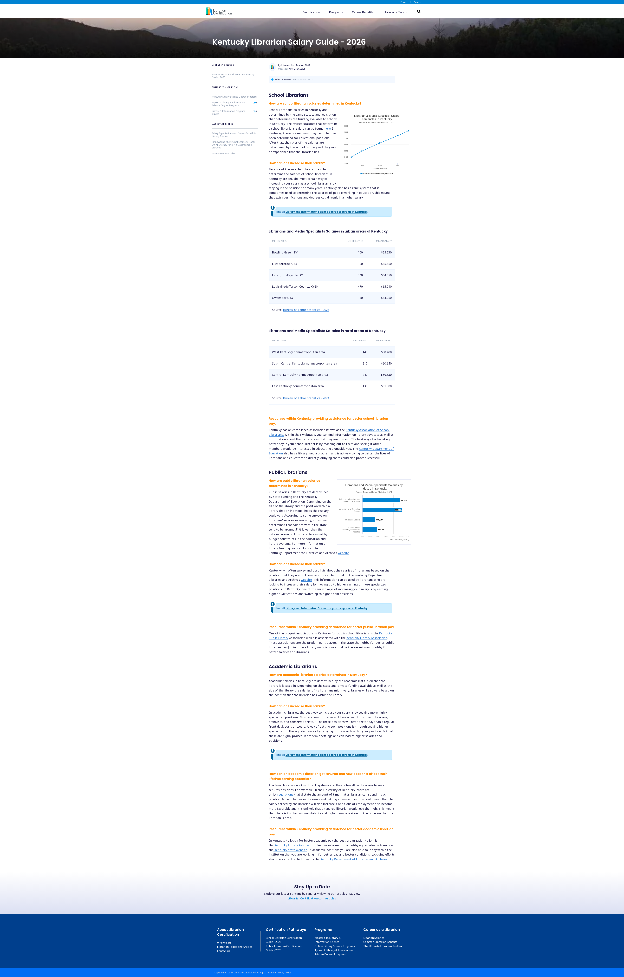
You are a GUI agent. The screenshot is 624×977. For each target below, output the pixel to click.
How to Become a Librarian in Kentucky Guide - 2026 (233, 76)
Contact (417, 2)
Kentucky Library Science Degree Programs (235, 96)
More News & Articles (223, 153)
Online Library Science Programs (335, 946)
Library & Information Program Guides (228, 112)
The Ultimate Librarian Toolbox (382, 946)
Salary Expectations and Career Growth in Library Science (234, 135)
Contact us (223, 951)
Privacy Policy (284, 972)
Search (419, 11)
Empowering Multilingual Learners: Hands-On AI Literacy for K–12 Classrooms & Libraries (234, 144)
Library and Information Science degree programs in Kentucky (326, 211)
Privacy (404, 2)
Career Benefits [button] (363, 12)
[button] (396, 12)
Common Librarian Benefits (380, 942)
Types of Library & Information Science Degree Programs (228, 104)
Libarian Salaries (373, 938)
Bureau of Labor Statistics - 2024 (306, 310)
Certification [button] (311, 12)
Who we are (224, 942)
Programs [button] (336, 12)
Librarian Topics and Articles (234, 947)
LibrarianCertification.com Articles (311, 898)
